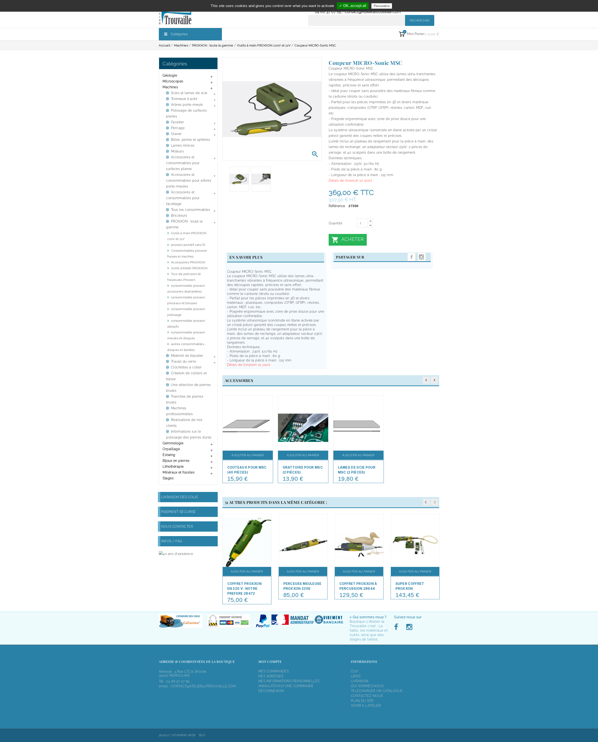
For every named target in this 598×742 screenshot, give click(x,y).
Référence (337, 206)
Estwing (169, 455)
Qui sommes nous (367, 686)
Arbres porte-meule (187, 104)
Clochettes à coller (186, 367)
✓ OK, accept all (352, 6)
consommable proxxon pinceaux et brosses (186, 300)
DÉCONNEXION (271, 691)
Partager (411, 257)
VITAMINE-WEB (184, 735)
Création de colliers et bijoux (186, 376)
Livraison (360, 681)
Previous (426, 502)
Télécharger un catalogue (377, 691)
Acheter (347, 240)
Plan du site (362, 701)
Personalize (382, 6)
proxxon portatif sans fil (188, 245)
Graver (176, 134)
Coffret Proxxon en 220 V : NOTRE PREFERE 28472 (244, 588)
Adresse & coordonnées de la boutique (197, 661)
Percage (178, 128)
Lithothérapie (173, 466)
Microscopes (173, 81)
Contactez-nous (367, 696)
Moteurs (177, 151)
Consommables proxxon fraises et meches (187, 253)
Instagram (422, 257)
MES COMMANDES (273, 671)
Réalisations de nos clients (184, 423)
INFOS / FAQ (171, 541)
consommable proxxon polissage (186, 312)
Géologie (170, 75)
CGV (354, 671)
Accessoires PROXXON (188, 262)
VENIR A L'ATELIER (366, 705)
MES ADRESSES (271, 676)
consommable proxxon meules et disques (186, 335)
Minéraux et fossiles (179, 472)
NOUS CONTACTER (177, 526)
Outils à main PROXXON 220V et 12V (186, 236)
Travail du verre (183, 361)
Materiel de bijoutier (187, 355)
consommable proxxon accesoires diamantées (186, 288)
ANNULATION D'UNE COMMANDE (286, 686)
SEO (202, 735)
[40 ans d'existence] (176, 554)
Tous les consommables (190, 210)
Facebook (397, 627)
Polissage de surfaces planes (186, 113)
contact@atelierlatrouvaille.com (373, 12)
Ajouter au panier (247, 455)
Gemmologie (173, 443)
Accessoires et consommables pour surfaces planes (183, 163)
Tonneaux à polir (184, 99)
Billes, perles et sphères (190, 139)
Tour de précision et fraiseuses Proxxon (184, 277)
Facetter (177, 122)
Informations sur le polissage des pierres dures (189, 434)
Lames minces (183, 145)
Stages (168, 478)
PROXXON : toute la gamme (184, 224)
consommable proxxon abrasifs (186, 323)
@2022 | (165, 735)
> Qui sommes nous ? (368, 617)
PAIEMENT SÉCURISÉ (178, 512)
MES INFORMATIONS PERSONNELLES (288, 681)
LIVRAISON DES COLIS (179, 497)
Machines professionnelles (179, 411)
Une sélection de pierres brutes (188, 387)
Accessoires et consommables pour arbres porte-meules (188, 180)
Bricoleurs (179, 215)
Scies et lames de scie (189, 93)
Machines (170, 87)
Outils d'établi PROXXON (189, 268)
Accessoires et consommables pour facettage (183, 198)
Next (434, 502)
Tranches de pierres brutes (184, 399)
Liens (355, 676)
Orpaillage (171, 449)
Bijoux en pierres (176, 461)
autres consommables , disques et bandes (186, 347)
